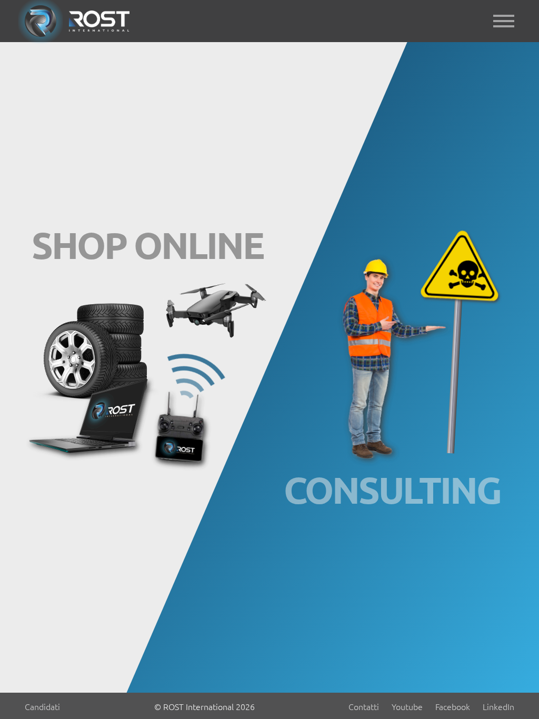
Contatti (363, 707)
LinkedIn (498, 707)
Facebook (452, 707)
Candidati (42, 707)
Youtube (407, 707)
